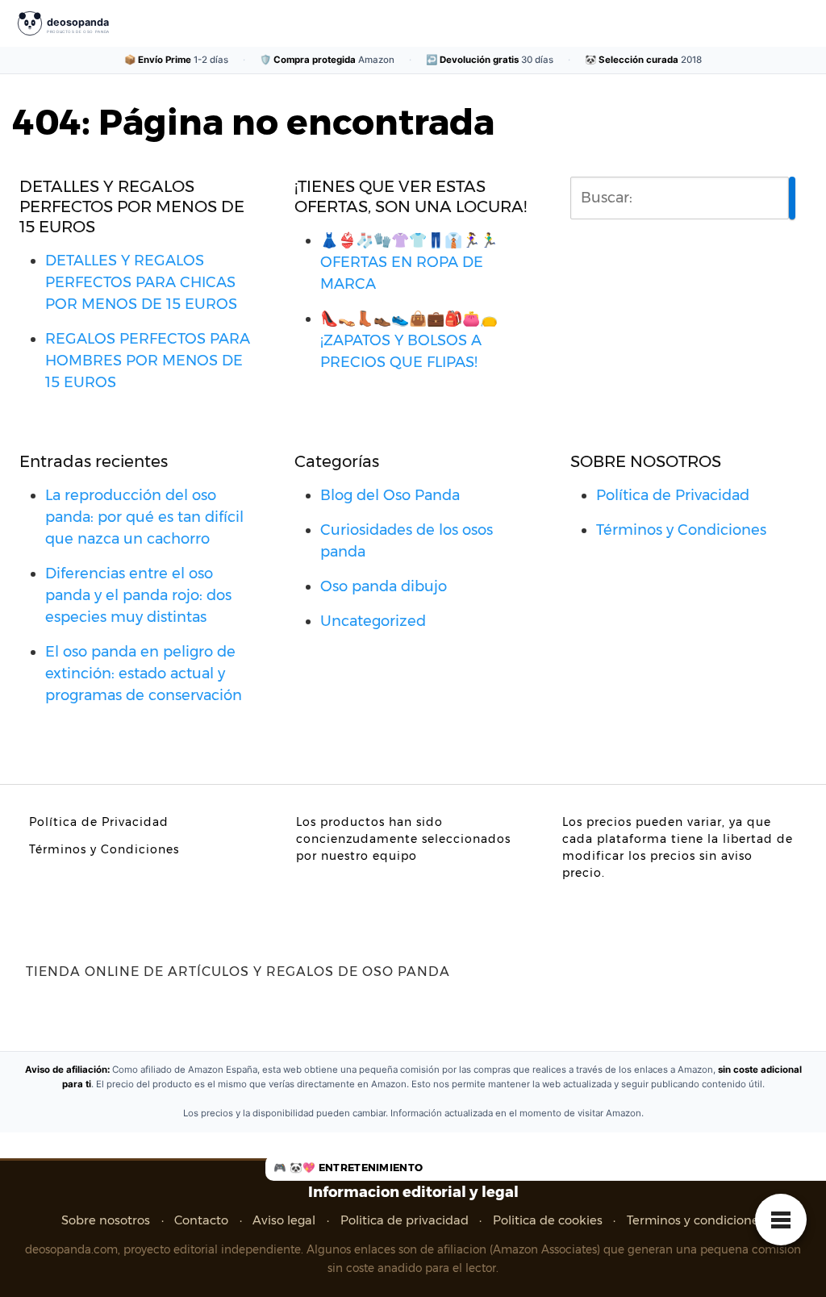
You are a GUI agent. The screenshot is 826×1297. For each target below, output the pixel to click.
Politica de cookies (548, 1220)
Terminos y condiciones (696, 1220)
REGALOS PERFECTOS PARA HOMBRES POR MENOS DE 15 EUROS (147, 360)
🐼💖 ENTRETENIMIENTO (356, 1167)
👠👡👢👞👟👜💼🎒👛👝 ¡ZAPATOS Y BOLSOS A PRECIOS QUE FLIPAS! (409, 340)
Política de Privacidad (672, 495)
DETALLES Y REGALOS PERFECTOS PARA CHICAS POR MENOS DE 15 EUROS (141, 282)
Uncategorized (373, 621)
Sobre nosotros (105, 1220)
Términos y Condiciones (681, 530)
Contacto (201, 1220)
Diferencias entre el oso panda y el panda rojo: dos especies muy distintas (138, 595)
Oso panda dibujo (383, 586)
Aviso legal (283, 1220)
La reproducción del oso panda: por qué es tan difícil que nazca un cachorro (144, 517)
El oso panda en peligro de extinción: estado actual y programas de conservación (143, 673)
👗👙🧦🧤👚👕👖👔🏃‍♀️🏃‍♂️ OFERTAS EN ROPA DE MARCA (409, 262)
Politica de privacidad (404, 1220)
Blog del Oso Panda (390, 495)
